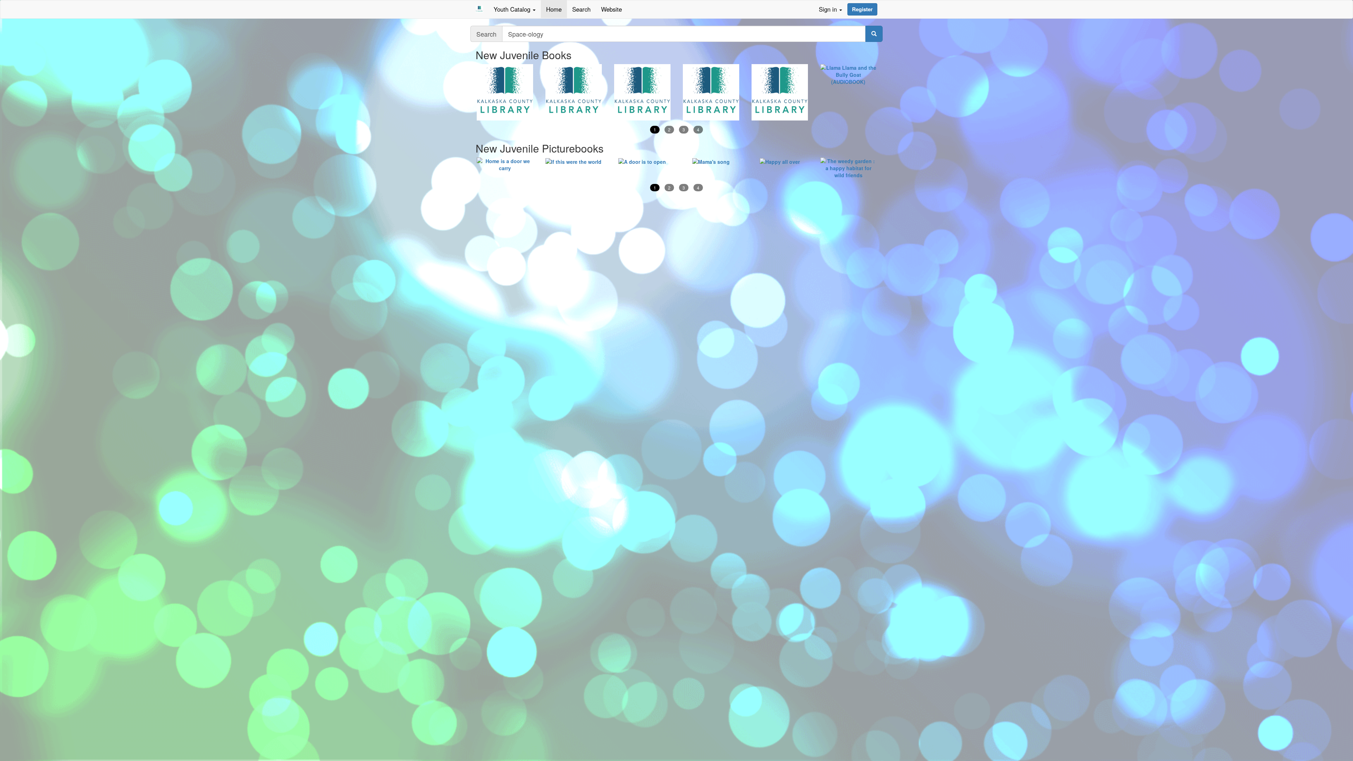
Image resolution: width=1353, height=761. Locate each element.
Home (554, 9)
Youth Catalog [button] (513, 9)
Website (611, 9)
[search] (874, 34)
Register (862, 9)
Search (581, 9)
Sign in (829, 9)
